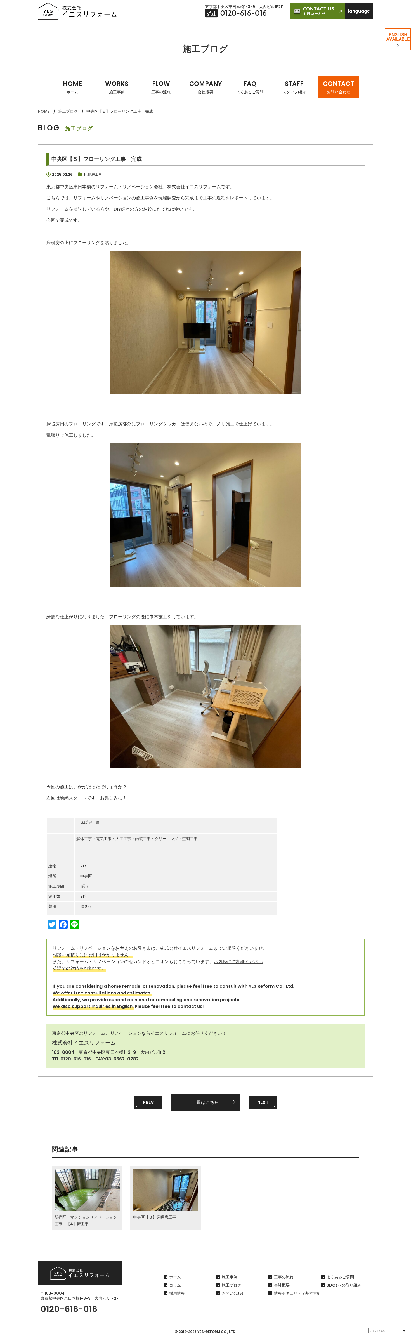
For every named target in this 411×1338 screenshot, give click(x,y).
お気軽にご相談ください (238, 961)
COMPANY (205, 87)
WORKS (116, 87)
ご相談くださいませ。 (245, 948)
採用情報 (177, 1293)
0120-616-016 (75, 1059)
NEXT (262, 1102)
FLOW (161, 87)
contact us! (191, 1006)
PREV (148, 1102)
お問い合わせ (233, 1293)
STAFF (294, 87)
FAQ (250, 87)
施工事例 (229, 1277)
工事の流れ (284, 1277)
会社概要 (282, 1285)
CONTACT (338, 87)
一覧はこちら (205, 1102)
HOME (72, 87)
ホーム (175, 1277)
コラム (175, 1285)
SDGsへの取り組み (344, 1285)
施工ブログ (68, 111)
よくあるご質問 (340, 1277)
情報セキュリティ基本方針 (297, 1293)
